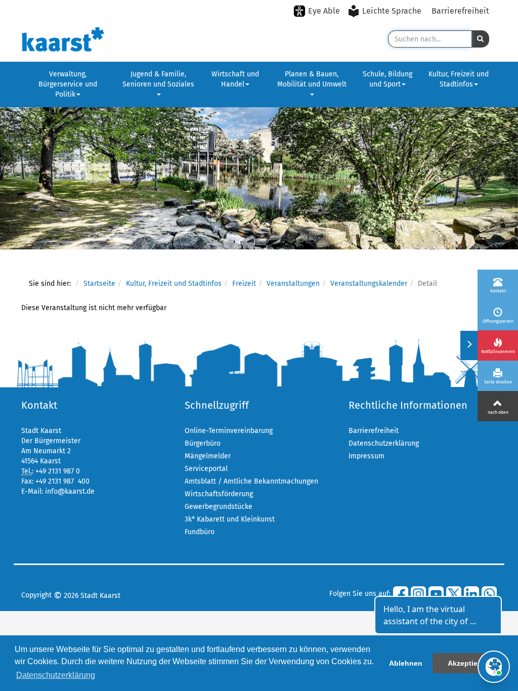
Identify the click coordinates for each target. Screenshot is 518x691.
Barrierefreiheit (460, 11)
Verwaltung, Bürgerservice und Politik (67, 84)
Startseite (99, 283)
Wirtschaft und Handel (235, 79)
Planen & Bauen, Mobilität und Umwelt (312, 79)
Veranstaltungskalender (368, 283)
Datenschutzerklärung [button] (55, 675)
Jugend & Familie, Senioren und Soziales (158, 79)
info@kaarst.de (70, 491)
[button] (480, 39)
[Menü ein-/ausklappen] (469, 345)
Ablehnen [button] (405, 663)
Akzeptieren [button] (468, 663)
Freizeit (244, 283)
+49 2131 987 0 (57, 471)
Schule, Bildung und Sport (387, 79)
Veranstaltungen (293, 283)
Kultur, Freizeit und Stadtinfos (458, 79)
